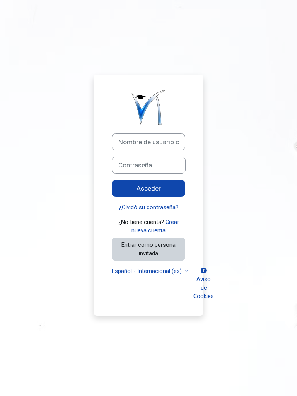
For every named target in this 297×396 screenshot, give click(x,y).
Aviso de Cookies (203, 288)
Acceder (149, 188)
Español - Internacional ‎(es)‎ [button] (147, 271)
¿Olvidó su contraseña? (148, 207)
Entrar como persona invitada (148, 249)
